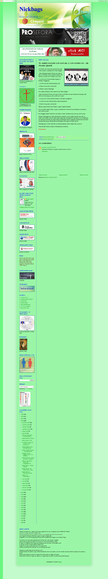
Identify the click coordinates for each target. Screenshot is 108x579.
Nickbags (30, 9)
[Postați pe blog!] (61, 137)
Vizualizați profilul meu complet (26, 207)
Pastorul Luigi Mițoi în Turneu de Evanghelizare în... (27, 462)
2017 (22, 503)
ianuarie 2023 (25, 490)
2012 (22, 514)
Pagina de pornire (63, 175)
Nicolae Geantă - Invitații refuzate (27, 466)
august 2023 (25, 431)
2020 (22, 497)
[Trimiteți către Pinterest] (65, 137)
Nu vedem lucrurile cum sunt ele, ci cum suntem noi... (27, 444)
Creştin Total (23, 301)
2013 (22, 512)
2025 (22, 416)
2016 (22, 505)
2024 (22, 419)
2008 (22, 522)
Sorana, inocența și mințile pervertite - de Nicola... (28, 458)
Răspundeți (44, 151)
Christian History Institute (27, 299)
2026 (22, 414)
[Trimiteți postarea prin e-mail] (57, 137)
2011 (22, 516)
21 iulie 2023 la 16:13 (51, 147)
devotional (45, 139)
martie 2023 (25, 485)
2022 (22, 492)
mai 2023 (24, 481)
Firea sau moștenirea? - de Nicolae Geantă (27, 435)
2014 (22, 509)
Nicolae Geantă (50, 139)
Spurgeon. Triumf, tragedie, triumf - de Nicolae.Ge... (27, 455)
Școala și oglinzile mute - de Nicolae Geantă (27, 447)
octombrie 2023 (26, 427)
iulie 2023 (24, 433)
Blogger (60, 562)
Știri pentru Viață (25, 308)
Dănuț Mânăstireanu (25, 304)
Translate (30, 389)
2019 (22, 499)
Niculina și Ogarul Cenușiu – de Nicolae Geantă (28, 450)
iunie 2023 (25, 479)
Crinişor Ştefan (24, 303)
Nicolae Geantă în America (28, 438)
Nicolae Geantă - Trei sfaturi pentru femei (27, 469)
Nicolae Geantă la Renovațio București (27, 472)
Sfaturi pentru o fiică (27, 440)
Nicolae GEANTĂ (30, 199)
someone (44, 147)
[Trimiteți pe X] (62, 137)
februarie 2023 (26, 487)
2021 (22, 494)
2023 (22, 421)
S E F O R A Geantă (25, 306)
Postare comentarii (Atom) (51, 177)
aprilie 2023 (25, 483)
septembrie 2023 (26, 429)
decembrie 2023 (26, 423)
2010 (22, 518)
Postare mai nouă (43, 175)
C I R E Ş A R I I (24, 297)
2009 (22, 520)
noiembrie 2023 (26, 425)
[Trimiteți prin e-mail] (59, 137)
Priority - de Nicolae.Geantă (26, 476)
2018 (22, 501)
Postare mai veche (84, 175)
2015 (22, 507)
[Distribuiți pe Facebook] (64, 137)
